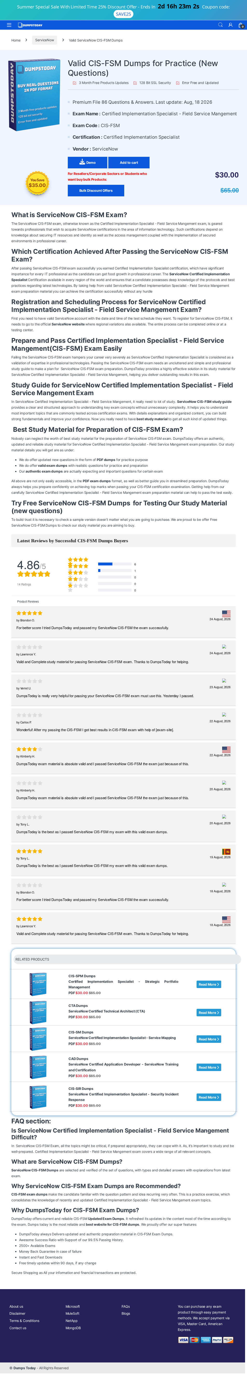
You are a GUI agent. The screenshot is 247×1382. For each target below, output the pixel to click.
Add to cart (129, 162)
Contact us (17, 1328)
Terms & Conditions (24, 1321)
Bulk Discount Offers (96, 190)
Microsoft (73, 1306)
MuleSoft (72, 1313)
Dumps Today (25, 1368)
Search (220, 25)
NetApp (72, 1321)
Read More (208, 984)
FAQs (126, 1306)
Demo (91, 162)
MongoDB (73, 1328)
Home (15, 40)
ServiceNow (44, 40)
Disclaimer (17, 1313)
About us (16, 1306)
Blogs (126, 1313)
